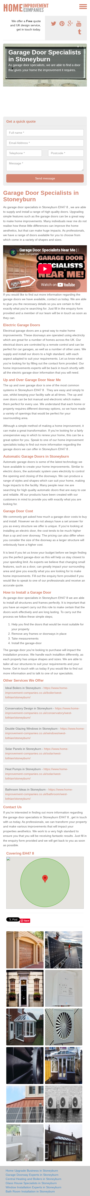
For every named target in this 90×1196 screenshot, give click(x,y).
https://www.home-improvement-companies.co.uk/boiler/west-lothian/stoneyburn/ (36, 692)
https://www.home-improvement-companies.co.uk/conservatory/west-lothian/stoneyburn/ (42, 713)
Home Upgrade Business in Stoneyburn (32, 1170)
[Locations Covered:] (5, 6)
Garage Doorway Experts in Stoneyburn (32, 1174)
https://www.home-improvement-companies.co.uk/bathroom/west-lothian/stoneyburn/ (39, 794)
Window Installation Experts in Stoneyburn (33, 1187)
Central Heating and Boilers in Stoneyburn (33, 1179)
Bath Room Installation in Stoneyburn (30, 1191)
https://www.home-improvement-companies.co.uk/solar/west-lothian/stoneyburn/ (36, 753)
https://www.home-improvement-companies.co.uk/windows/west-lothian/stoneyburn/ (45, 733)
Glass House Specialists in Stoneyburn (31, 1183)
